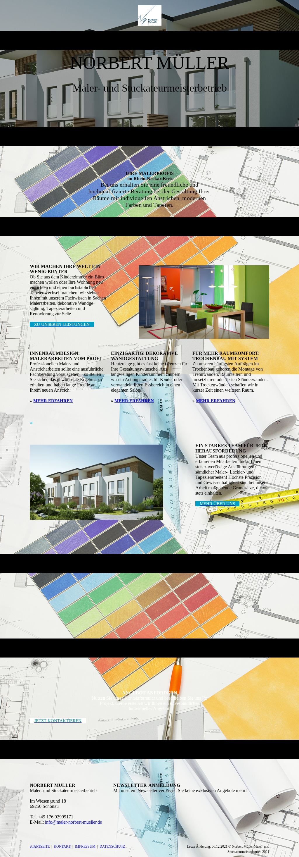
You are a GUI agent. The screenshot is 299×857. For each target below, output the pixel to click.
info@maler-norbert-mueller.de (73, 822)
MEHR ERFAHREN (53, 400)
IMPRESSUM (85, 846)
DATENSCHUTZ (112, 846)
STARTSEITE (40, 846)
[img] (149, 15)
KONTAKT (62, 846)
